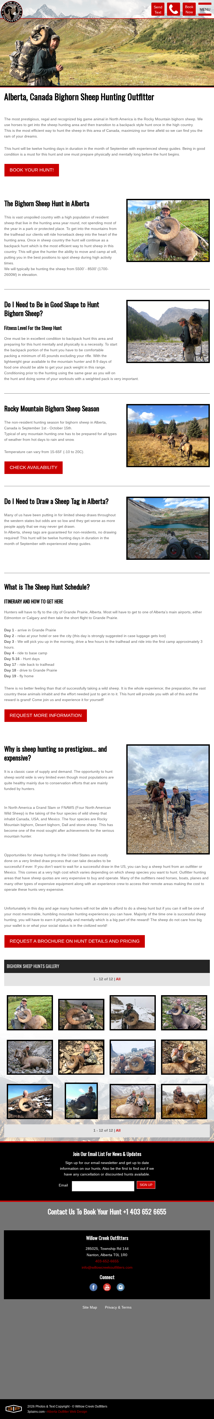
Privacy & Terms (118, 1307)
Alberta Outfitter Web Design (67, 1412)
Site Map (89, 1307)
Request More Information (46, 715)
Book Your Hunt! (32, 170)
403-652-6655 (107, 1261)
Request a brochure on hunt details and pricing (75, 941)
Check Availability (33, 467)
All (118, 979)
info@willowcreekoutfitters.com (107, 1267)
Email (63, 1185)
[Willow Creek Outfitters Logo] (11, 11)
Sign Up (146, 1185)
